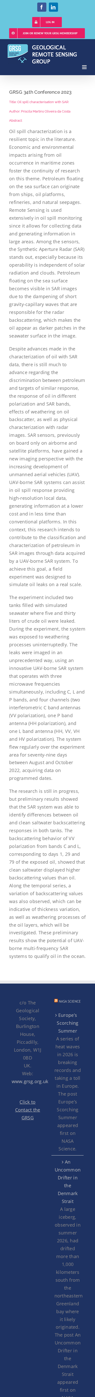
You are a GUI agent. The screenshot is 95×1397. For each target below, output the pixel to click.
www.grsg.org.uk (30, 1081)
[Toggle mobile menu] (84, 67)
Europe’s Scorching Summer (67, 1023)
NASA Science (70, 1001)
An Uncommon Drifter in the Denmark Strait (68, 1181)
